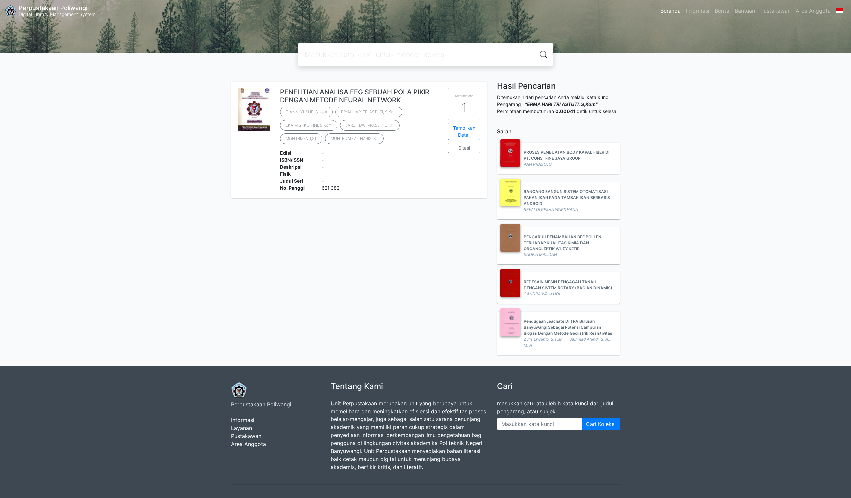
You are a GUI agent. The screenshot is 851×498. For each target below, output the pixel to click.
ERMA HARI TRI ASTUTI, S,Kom (369, 111)
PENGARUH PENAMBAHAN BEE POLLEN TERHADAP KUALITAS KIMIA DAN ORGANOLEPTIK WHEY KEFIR (562, 242)
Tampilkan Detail (464, 131)
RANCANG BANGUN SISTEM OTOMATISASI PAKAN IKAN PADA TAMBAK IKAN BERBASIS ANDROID (567, 197)
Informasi (697, 10)
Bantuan (745, 10)
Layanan (241, 428)
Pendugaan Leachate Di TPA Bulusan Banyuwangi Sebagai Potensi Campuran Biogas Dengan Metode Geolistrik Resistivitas (568, 327)
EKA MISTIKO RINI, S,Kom (309, 125)
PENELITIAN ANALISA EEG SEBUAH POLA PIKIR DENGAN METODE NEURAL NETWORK (354, 96)
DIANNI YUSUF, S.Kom (306, 111)
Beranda (670, 10)
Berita (722, 10)
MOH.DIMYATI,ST (301, 138)
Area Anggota (813, 10)
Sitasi (464, 148)
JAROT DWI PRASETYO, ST (370, 125)
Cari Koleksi (601, 424)
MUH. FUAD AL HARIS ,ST (354, 138)
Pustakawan (775, 10)
